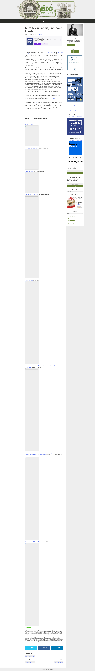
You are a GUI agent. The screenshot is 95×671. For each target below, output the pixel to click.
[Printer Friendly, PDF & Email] (28, 627)
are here (40, 91)
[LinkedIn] (77, 51)
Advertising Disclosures (73, 223)
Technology (31, 656)
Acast (55, 97)
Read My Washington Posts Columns (75, 159)
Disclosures (75, 105)
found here (52, 98)
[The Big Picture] (47, 9)
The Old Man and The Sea (31, 194)
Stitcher (39, 97)
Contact (54, 21)
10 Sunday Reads (59, 662)
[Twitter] (72, 51)
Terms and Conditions (75, 110)
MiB (26, 656)
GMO (37, 102)
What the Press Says (72, 220)
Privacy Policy (75, 108)
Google (43, 97)
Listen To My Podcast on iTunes (75, 116)
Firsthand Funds (49, 52)
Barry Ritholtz (39, 34)
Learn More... (79, 204)
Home (31, 21)
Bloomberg (48, 97)
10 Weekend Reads (29, 662)
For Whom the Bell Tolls (31, 148)
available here (28, 93)
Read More (70, 45)
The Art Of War (29, 280)
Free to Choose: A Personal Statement (34, 541)
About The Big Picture (72, 216)
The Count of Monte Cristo (32, 124)
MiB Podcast (62, 21)
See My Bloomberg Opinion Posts (75, 140)
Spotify (35, 97)
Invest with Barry (39, 21)
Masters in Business (42, 101)
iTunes (31, 97)
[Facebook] (75, 51)
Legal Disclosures (71, 222)
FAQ (68, 218)
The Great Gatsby (29, 171)
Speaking (48, 21)
